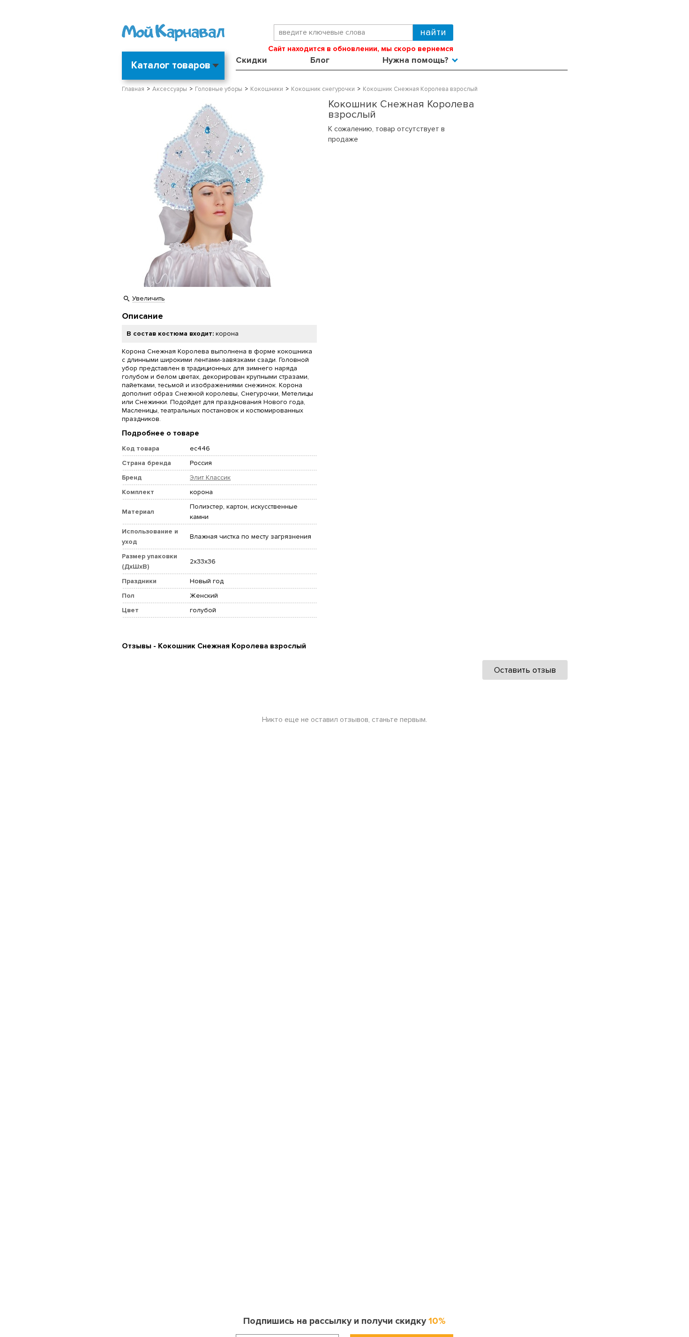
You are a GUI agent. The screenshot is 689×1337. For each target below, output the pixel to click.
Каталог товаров (170, 65)
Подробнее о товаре (160, 433)
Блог (320, 60)
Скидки (251, 60)
